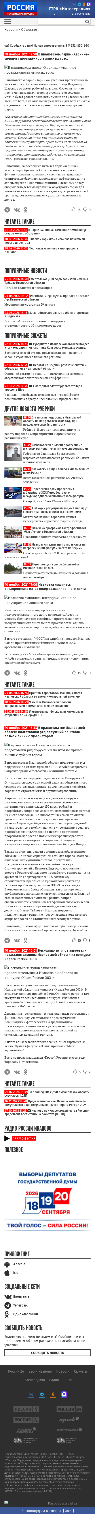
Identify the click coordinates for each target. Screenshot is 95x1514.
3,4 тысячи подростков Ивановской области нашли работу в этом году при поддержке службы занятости (52, 421)
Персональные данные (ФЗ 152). (34, 1491)
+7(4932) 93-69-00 (28, 1475)
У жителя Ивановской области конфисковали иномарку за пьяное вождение (37, 704)
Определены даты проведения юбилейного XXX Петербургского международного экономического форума (53, 492)
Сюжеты (80, 1371)
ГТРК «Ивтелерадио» (70, 8)
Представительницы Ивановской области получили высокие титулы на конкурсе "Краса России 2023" (46, 1103)
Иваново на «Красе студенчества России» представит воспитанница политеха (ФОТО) (46, 1112)
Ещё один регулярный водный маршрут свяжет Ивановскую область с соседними (55, 510)
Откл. (68, 1510)
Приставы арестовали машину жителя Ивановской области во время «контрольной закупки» (43, 694)
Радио (54, 1380)
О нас (67, 1380)
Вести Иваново (40, 1371)
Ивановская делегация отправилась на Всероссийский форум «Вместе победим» (54, 546)
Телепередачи (34, 1380)
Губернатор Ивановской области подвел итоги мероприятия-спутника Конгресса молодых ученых (46, 345)
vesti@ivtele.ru (70, 1472)
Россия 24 (16, 1371)
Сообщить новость (47, 1353)
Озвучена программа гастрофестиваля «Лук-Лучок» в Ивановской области (54, 529)
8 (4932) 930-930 (74, 45)
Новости (63, 1371)
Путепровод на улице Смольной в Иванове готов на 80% (51, 566)
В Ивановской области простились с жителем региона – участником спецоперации (55, 446)
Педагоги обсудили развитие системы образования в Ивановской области (45, 366)
